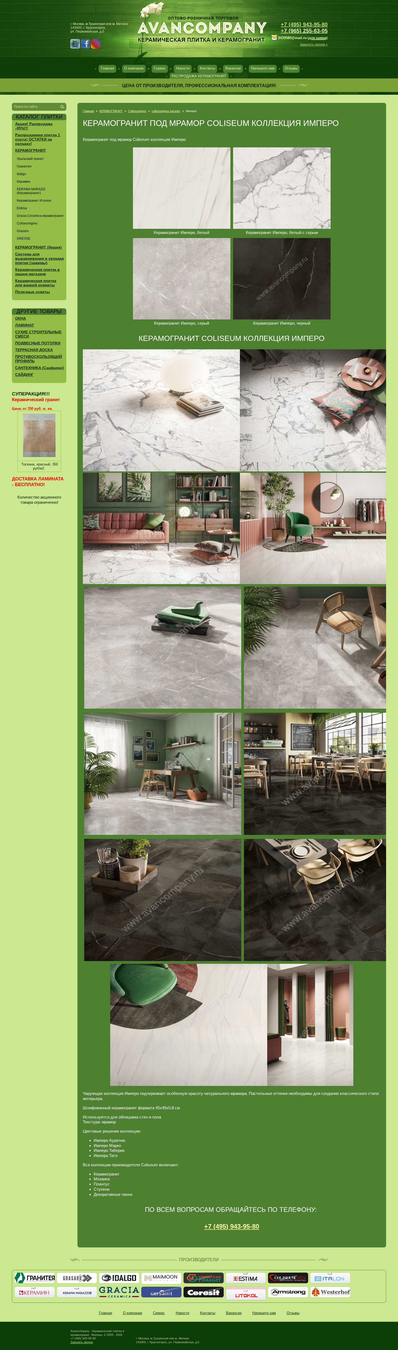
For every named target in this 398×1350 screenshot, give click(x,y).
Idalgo (21, 174)
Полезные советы (32, 292)
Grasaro (23, 231)
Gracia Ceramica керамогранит (40, 216)
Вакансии (233, 68)
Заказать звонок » (314, 44)
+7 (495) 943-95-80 (304, 24)
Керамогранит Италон (34, 200)
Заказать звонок (81, 1342)
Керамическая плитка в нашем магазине (37, 271)
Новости (183, 68)
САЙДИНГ (24, 374)
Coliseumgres (137, 111)
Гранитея (24, 166)
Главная (107, 68)
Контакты (207, 68)
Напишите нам (263, 68)
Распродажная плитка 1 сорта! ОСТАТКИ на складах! (37, 139)
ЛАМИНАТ (24, 325)
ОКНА (20, 318)
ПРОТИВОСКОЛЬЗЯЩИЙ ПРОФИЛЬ (38, 358)
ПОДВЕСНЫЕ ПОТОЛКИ (37, 343)
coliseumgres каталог (166, 111)
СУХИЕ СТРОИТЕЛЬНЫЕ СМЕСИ (38, 334)
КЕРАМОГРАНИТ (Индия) (38, 247)
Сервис (160, 68)
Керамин (23, 181)
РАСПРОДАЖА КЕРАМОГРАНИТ (199, 76)
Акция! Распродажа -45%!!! (34, 126)
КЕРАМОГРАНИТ (111, 111)
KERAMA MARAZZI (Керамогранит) (31, 191)
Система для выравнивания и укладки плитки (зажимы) (39, 258)
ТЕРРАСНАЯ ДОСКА (34, 350)
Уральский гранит (30, 159)
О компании (133, 68)
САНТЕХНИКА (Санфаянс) (39, 368)
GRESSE (23, 238)
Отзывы (291, 68)
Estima (22, 208)
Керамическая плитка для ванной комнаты (35, 282)
